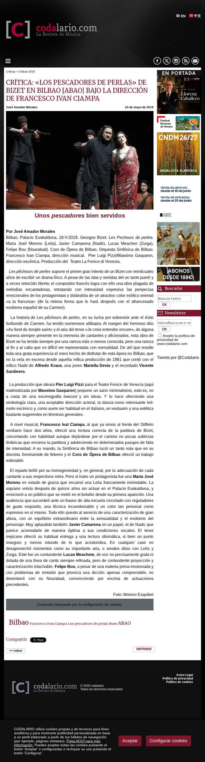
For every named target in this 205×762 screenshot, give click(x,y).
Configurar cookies (168, 740)
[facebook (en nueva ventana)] (157, 61)
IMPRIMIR (144, 649)
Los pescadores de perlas (88, 623)
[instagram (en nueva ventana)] (176, 61)
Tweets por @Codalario (178, 357)
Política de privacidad (177, 678)
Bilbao (19, 622)
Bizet (113, 623)
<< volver (15, 650)
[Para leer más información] (179, 92)
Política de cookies (179, 682)
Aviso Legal (184, 675)
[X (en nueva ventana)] (166, 61)
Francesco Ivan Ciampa (48, 623)
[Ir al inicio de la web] (50, 37)
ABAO (124, 623)
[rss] (186, 61)
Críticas (11, 71)
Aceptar (130, 740)
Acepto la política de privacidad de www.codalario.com (176, 340)
